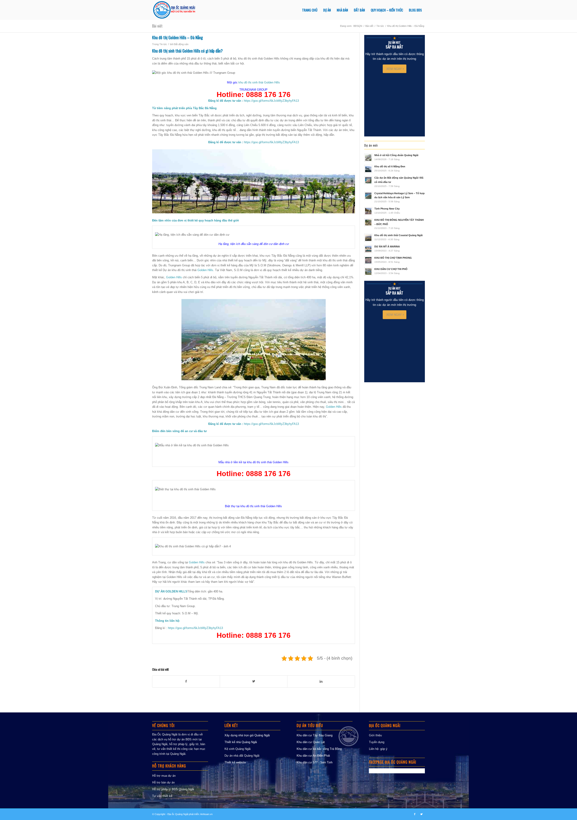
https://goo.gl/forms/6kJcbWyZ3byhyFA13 (271, 100)
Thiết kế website (235, 762)
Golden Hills (205, 270)
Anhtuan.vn (206, 814)
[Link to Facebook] (414, 814)
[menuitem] (309, 10)
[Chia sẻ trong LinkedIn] (321, 681)
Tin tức (163, 44)
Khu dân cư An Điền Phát (313, 755)
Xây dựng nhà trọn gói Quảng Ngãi (247, 735)
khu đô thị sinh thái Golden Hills (259, 82)
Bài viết (157, 26)
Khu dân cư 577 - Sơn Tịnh (314, 762)
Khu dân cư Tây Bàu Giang (314, 735)
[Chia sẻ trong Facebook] (186, 681)
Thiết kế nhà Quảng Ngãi (240, 742)
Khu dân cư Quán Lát (311, 742)
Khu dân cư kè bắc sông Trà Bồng (319, 749)
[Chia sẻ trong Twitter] (253, 681)
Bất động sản (181, 44)
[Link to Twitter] (421, 814)
